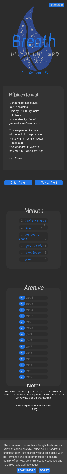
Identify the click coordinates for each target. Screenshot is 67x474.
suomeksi (56, 5)
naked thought (34, 252)
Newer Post (49, 182)
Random (35, 72)
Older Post (17, 182)
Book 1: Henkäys (35, 221)
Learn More (26, 470)
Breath (34, 41)
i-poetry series (34, 246)
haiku (28, 228)
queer (28, 259)
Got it (44, 470)
